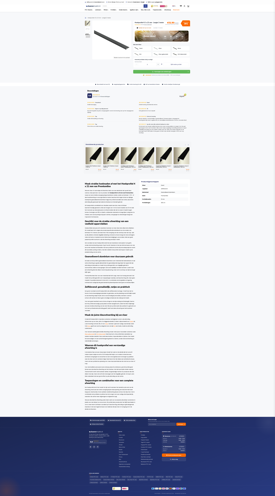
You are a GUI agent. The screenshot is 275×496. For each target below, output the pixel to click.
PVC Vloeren (88, 10)
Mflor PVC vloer (169, 476)
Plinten (106, 10)
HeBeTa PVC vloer (159, 476)
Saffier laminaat (103, 482)
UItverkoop (167, 10)
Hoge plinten (144, 437)
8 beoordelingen (148, 24)
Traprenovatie (157, 10)
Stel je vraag (175, 459)
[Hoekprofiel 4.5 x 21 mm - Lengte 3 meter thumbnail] (87, 23)
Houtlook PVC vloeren (146, 447)
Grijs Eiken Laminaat (146, 457)
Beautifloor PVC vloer (154, 479)
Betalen (120, 449)
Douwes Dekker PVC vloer (139, 476)
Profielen (113, 10)
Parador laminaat (113, 482)
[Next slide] (188, 145)
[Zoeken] (145, 6)
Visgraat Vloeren (145, 440)
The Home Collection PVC (95, 479)
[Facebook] (90, 446)
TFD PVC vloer (150, 476)
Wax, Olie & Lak (145, 10)
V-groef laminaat (145, 452)
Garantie (121, 452)
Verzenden (121, 442)
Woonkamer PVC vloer (146, 461)
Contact (121, 437)
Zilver (106, 324)
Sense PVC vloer (178, 476)
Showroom (176, 10)
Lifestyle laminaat (94, 482)
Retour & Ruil (122, 447)
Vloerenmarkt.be (123, 461)
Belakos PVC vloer (104, 476)
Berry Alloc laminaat (121, 479)
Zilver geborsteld (89, 334)
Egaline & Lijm (134, 10)
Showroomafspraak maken (174, 455)
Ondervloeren (123, 10)
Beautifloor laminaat (143, 479)
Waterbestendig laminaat (147, 459)
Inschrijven (180, 424)
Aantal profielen (138, 61)
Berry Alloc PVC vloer (132, 479)
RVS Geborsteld (100, 334)
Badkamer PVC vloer (146, 464)
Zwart (131, 321)
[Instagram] (94, 446)
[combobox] (123, 6)
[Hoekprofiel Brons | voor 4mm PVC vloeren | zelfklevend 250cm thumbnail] (87, 29)
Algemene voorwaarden (124, 464)
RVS (114, 326)
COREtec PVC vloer (166, 479)
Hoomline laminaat (176, 479)
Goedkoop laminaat (145, 454)
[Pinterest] (97, 446)
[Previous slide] (185, 145)
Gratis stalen (122, 435)
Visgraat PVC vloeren (146, 444)
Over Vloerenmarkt (123, 454)
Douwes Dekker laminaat (108, 479)
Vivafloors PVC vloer (126, 476)
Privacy (120, 457)
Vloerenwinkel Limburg (124, 466)
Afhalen (121, 444)
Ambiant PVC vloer (94, 476)
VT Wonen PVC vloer (115, 476)
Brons (89, 326)
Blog (120, 459)
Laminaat (98, 10)
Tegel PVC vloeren (145, 442)
